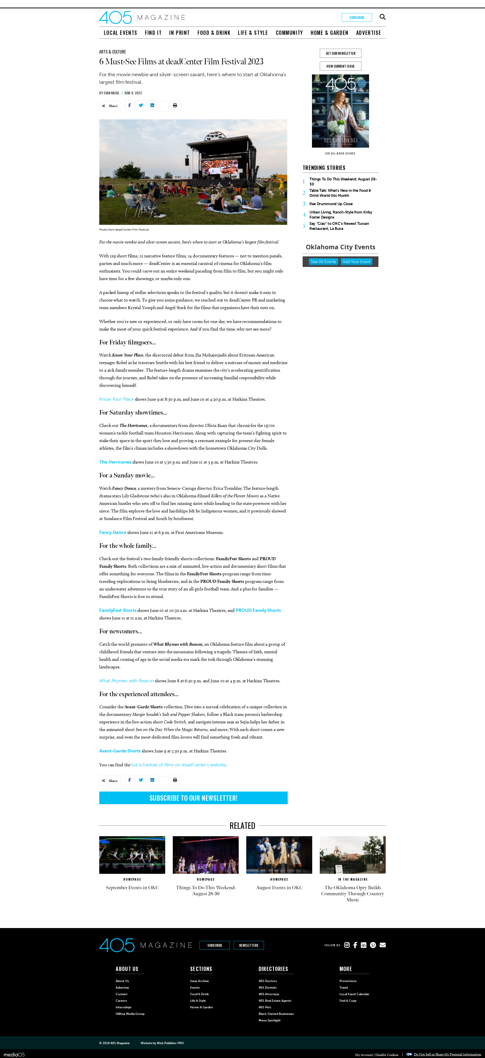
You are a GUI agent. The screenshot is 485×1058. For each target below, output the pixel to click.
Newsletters (248, 945)
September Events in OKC (132, 888)
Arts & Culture (112, 52)
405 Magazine (120, 1043)
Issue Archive (199, 981)
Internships (123, 1007)
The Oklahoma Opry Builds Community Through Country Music (352, 894)
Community (289, 32)
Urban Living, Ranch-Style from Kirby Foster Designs (340, 215)
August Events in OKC (279, 888)
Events (195, 987)
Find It (153, 32)
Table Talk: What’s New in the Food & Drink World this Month (340, 193)
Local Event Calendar (354, 994)
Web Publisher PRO (170, 1043)
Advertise (368, 32)
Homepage (132, 879)
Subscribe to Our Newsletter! (193, 798)
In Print (179, 32)
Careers (121, 1000)
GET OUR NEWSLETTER (340, 53)
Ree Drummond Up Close (331, 204)
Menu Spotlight (270, 1020)
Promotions (348, 981)
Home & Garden (330, 32)
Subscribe (357, 17)
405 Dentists (268, 987)
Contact (122, 994)
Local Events (120, 32)
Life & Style (253, 32)
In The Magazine (353, 879)
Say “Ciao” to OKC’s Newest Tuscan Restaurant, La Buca (339, 226)
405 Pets (265, 1007)
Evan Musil (111, 92)
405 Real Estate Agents (275, 1000)
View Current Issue (340, 66)
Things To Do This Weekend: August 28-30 (343, 181)
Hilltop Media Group (130, 1014)
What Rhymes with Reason (126, 681)
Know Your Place (116, 399)
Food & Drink (214, 32)
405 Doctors (268, 981)
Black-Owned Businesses (276, 1014)
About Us (122, 981)
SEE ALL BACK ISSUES (340, 153)
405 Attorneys (269, 994)
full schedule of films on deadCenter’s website (178, 765)
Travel (344, 987)
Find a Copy (348, 1000)
